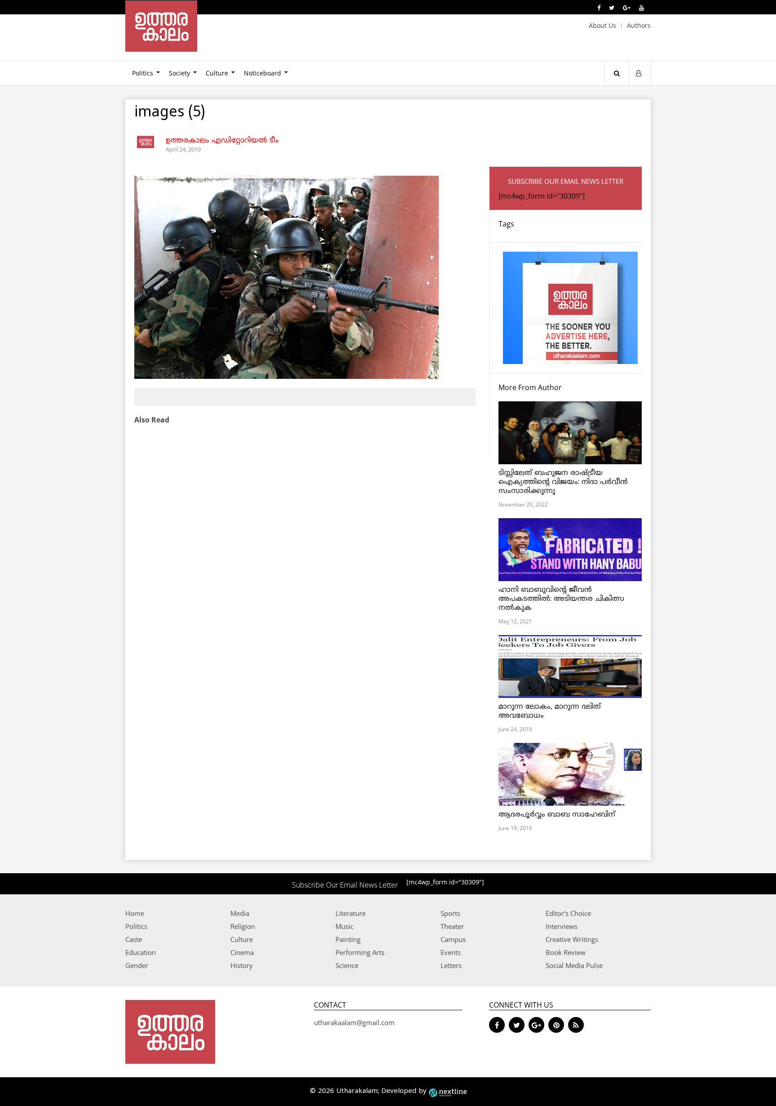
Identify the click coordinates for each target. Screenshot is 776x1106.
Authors (639, 25)
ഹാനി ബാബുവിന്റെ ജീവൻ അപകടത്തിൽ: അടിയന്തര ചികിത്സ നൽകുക (561, 599)
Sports (450, 913)
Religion (242, 926)
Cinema (242, 952)
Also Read (151, 420)
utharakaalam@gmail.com (354, 1022)
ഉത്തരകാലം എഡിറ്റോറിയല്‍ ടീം (222, 140)
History (241, 965)
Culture (217, 73)
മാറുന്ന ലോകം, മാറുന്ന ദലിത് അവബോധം (549, 711)
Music (344, 926)
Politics (142, 73)
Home (134, 913)
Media (239, 913)
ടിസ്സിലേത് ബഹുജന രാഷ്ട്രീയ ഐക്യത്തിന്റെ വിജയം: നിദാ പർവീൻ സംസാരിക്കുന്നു (563, 482)
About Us (602, 25)
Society (179, 73)
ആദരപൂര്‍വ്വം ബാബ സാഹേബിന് (556, 814)
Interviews (562, 926)
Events (451, 952)
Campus (453, 939)
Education (140, 952)
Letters (451, 965)
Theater (452, 926)
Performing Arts (359, 952)
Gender (136, 965)
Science (346, 965)
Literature (350, 913)
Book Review (566, 952)
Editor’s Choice (568, 913)
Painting (348, 939)
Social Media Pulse (574, 965)
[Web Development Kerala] (448, 1091)
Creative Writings (572, 939)
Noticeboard (262, 73)
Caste (133, 939)
